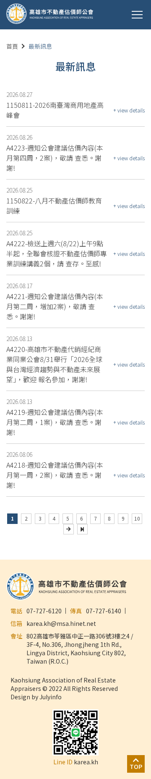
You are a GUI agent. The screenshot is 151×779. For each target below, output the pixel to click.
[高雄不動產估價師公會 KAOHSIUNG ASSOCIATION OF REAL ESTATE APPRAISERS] (50, 14)
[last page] (82, 529)
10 (137, 518)
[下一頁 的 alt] (68, 529)
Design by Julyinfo (36, 697)
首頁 (12, 46)
